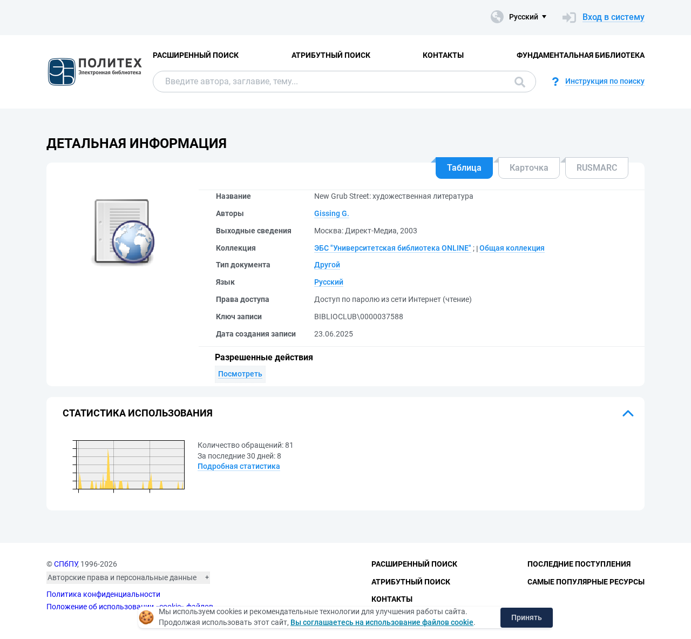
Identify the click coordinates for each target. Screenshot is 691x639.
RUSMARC (597, 168)
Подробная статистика (239, 466)
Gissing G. (331, 213)
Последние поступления (579, 564)
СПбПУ (65, 564)
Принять (526, 617)
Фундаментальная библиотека (581, 55)
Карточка (529, 168)
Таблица (464, 168)
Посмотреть (240, 373)
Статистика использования (138, 413)
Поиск (517, 81)
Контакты (443, 55)
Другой (327, 264)
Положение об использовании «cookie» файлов (129, 606)
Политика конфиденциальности (103, 594)
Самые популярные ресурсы (586, 581)
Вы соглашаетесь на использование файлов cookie (381, 622)
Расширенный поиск (196, 55)
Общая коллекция (512, 248)
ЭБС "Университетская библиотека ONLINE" (392, 248)
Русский (328, 282)
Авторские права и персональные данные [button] (122, 577)
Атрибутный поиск (331, 55)
